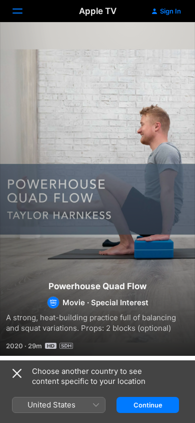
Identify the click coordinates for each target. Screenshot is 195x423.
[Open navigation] (23, 11)
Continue (148, 405)
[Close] (17, 373)
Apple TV (97, 11)
